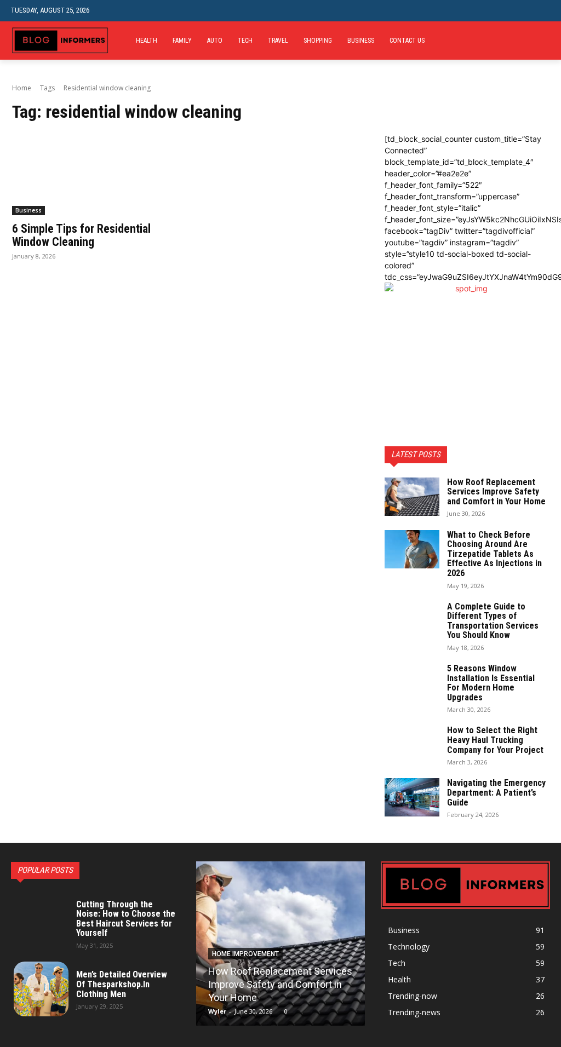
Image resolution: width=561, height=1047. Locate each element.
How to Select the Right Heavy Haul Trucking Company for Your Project (495, 740)
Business (28, 210)
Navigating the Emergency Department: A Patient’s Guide (496, 792)
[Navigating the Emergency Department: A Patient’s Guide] (412, 797)
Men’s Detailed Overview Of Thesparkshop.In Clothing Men (121, 984)
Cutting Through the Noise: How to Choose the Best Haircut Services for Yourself (125, 919)
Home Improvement (245, 954)
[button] (541, 10)
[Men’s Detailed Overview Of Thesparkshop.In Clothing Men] (41, 989)
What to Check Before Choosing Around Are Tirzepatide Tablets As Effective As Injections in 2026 (494, 554)
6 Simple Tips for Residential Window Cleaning (81, 235)
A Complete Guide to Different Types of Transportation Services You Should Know (493, 621)
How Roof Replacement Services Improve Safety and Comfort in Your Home (496, 492)
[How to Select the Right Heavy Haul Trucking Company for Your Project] (412, 745)
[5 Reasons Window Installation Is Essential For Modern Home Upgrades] (412, 683)
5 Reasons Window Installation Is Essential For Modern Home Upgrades (491, 683)
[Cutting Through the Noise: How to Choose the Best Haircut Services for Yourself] (41, 923)
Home (21, 88)
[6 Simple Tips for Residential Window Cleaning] (94, 174)
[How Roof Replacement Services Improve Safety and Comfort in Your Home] (412, 497)
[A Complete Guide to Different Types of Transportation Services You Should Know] (412, 621)
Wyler (217, 1011)
